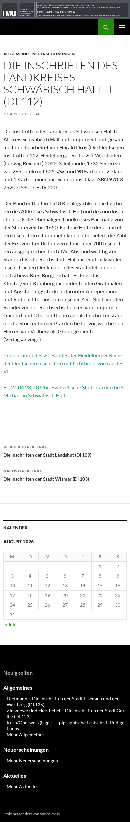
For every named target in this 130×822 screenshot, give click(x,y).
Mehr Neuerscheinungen (32, 760)
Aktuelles (14, 775)
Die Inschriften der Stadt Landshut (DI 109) (47, 451)
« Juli (10, 624)
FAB (37, 113)
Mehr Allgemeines (25, 734)
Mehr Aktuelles (22, 786)
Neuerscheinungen (53, 53)
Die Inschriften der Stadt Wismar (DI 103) (46, 475)
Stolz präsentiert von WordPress (31, 813)
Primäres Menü (122, 27)
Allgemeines (17, 53)
